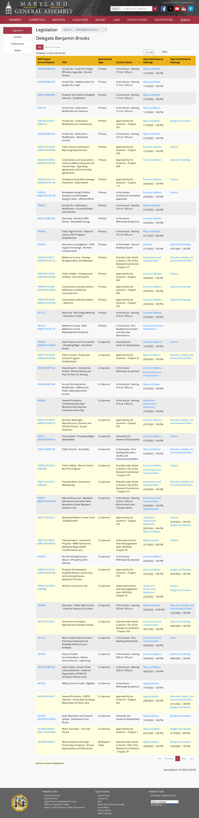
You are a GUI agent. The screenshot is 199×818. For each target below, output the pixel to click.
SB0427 (42, 260)
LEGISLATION (80, 19)
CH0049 (50, 345)
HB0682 (41, 257)
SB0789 (42, 276)
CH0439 (50, 150)
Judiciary (147, 244)
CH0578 (50, 195)
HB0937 (41, 585)
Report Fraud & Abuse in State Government (64, 807)
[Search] (155, 8)
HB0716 (41, 481)
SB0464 (42, 182)
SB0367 (42, 485)
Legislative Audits (187, 2)
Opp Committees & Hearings (180, 61)
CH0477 (50, 423)
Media (17, 50)
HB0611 (41, 436)
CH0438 (51, 146)
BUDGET (100, 19)
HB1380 (41, 696)
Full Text (18, 37)
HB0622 (41, 192)
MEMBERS (15, 19)
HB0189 (41, 133)
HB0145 (41, 341)
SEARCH (185, 19)
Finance (174, 146)
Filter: (165, 51)
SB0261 (42, 163)
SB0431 (42, 302)
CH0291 (51, 120)
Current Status (124, 62)
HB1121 (41, 637)
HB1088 (41, 741)
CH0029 (51, 741)
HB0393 (41, 367)
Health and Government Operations (149, 403)
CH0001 (51, 728)
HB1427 (41, 325)
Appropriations (151, 508)
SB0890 (42, 589)
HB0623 (41, 205)
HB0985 (41, 605)
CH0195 (51, 569)
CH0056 (51, 585)
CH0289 (51, 286)
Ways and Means (151, 68)
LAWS (116, 19)
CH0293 (50, 302)
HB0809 (41, 569)
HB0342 (41, 159)
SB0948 (42, 468)
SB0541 (42, 501)
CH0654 (51, 621)
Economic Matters (152, 146)
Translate (171, 805)
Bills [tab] (40, 47)
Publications (17, 43)
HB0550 (41, 419)
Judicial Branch (51, 798)
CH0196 (50, 572)
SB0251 (42, 124)
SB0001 (42, 345)
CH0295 (50, 163)
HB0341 (41, 146)
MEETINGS (58, 19)
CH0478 (51, 419)
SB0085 (50, 94)
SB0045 (50, 68)
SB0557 (42, 328)
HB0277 (41, 354)
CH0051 (50, 439)
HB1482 (41, 715)
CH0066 (50, 358)
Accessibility (103, 807)
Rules (173, 637)
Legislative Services (170, 2)
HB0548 (41, 400)
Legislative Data (168, 795)
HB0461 (41, 384)
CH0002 (50, 732)
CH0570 (51, 465)
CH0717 (50, 328)
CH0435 (51, 273)
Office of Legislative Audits (56, 804)
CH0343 (50, 719)
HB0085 (41, 81)
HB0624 (41, 218)
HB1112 (41, 312)
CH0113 (51, 179)
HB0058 (41, 68)
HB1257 (41, 667)
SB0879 (42, 289)
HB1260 (41, 683)
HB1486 (41, 728)
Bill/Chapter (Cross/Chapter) (46, 61)
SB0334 (50, 218)
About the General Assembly (111, 804)
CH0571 (51, 257)
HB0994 (41, 273)
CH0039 (50, 501)
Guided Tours (104, 795)
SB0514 (42, 543)
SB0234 (42, 358)
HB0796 (41, 556)
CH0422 (51, 696)
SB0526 (42, 195)
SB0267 (50, 81)
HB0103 (41, 94)
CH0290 (50, 289)
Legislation (17, 30)
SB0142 (50, 367)
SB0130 (50, 384)
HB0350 (41, 179)
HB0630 (41, 231)
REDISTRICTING (164, 19)
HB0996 (41, 286)
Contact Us (103, 798)
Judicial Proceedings (180, 159)
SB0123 (50, 133)
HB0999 (41, 299)
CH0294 (51, 159)
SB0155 (50, 667)
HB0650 (41, 244)
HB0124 (41, 107)
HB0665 (41, 449)
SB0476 (42, 423)
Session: (67, 29)
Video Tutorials (105, 813)
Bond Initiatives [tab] (53, 47)
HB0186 (41, 120)
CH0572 (50, 260)
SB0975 (42, 572)
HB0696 (41, 465)
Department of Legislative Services (60, 801)
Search (115, 8)
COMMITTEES (37, 19)
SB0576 (50, 449)
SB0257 (42, 150)
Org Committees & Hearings (153, 61)
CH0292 (51, 299)
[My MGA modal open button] (183, 8)
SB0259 (42, 439)
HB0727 (41, 498)
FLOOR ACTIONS (137, 19)
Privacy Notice (104, 810)
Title (64, 62)
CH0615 (51, 481)
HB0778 (41, 540)
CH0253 (51, 517)
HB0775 (41, 517)
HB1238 (41, 654)
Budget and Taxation (180, 120)
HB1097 (41, 621)
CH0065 (51, 354)
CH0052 (50, 543)
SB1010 (42, 732)
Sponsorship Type (105, 61)
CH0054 (51, 540)
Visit (100, 801)
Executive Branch (52, 795)
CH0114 (50, 182)
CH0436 (50, 276)
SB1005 (42, 719)
